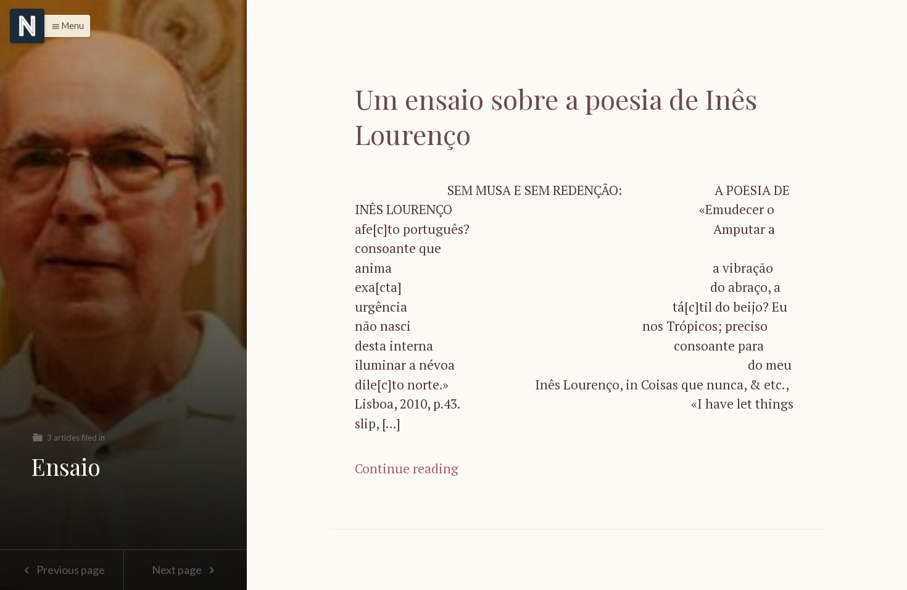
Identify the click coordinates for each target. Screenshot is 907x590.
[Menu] (27, 26)
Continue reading (406, 468)
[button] (64, 26)
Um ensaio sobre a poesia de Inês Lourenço (556, 116)
